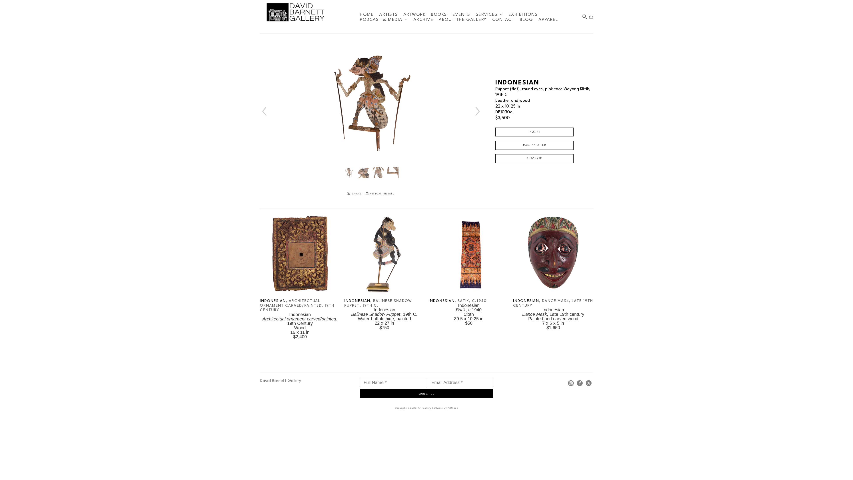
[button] (489, 14)
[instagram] (571, 383)
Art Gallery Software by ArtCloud (438, 408)
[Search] (584, 16)
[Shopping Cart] (591, 16)
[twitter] (589, 383)
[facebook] (580, 383)
